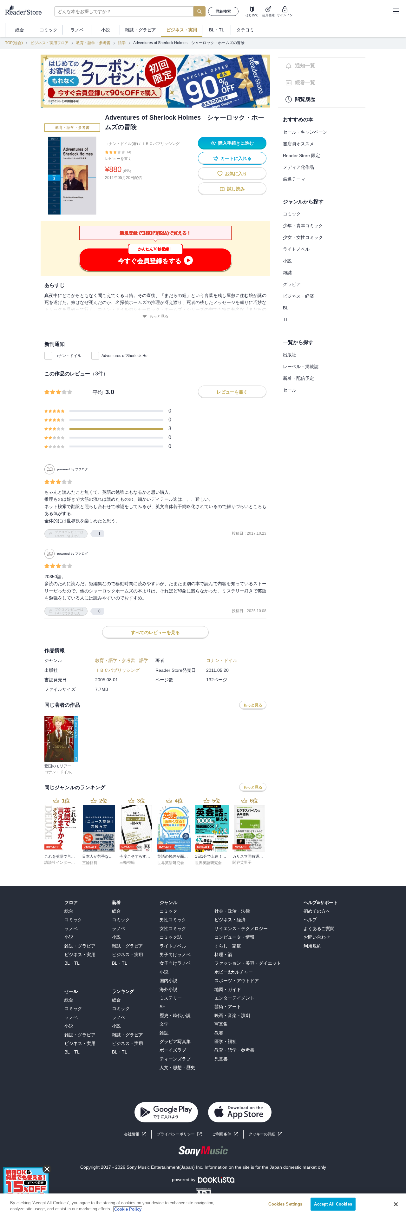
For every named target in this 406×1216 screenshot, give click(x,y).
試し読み (236, 188)
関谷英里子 (242, 862)
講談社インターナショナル (67, 862)
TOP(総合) (14, 43)
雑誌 (287, 272)
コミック (292, 213)
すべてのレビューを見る (155, 632)
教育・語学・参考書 (93, 43)
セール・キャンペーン (305, 132)
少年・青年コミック (303, 225)
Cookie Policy (127, 1209)
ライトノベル (296, 249)
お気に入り (236, 173)
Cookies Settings (285, 1204)
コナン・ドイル (68, 356)
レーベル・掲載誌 (300, 366)
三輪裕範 (89, 863)
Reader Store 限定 (301, 155)
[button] (265, 1134)
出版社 (289, 354)
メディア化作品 (298, 167)
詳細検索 (223, 11)
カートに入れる (236, 158)
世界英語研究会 (170, 863)
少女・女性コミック (303, 237)
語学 (122, 43)
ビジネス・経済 (298, 296)
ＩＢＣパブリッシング (160, 144)
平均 (98, 392)
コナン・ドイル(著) (121, 144)
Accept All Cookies (333, 1204)
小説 (287, 260)
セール (289, 390)
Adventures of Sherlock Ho (124, 356)
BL (285, 307)
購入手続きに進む (236, 143)
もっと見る (158, 316)
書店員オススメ (298, 143)
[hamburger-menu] (396, 11)
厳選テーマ (294, 179)
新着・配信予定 (298, 378)
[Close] (396, 1204)
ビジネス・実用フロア (49, 43)
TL (285, 319)
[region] (203, 1204)
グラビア (292, 284)
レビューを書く (118, 159)
